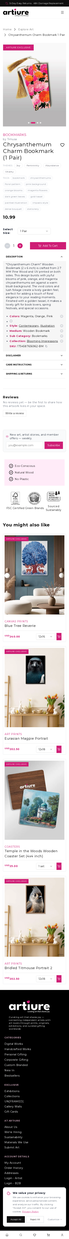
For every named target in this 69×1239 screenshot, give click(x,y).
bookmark (19, 178)
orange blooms (13, 190)
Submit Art (12, 1147)
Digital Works (13, 1044)
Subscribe (53, 445)
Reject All (35, 1219)
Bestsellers (12, 1075)
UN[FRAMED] (14, 1101)
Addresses (11, 1173)
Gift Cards (11, 1111)
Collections (12, 1096)
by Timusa (10, 139)
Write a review (14, 413)
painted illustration (16, 202)
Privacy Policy (30, 1211)
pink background (36, 184)
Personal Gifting (15, 1054)
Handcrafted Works (17, 1049)
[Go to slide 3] (36, 123)
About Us (10, 1127)
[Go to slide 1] (28, 123)
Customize (53, 1219)
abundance (52, 165)
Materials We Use (16, 1142)
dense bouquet (13, 209)
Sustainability (13, 1137)
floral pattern (12, 184)
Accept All (15, 1219)
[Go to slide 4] (40, 123)
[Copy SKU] (46, 346)
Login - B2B (12, 1183)
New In (9, 1070)
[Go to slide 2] (31, 123)
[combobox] (34, 231)
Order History (13, 1168)
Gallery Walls (13, 1106)
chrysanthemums (40, 178)
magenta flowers (37, 190)
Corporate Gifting (16, 1059)
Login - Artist (13, 1178)
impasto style (40, 202)
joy (18, 165)
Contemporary (29, 325)
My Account (12, 1162)
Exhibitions (11, 1091)
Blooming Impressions (42, 341)
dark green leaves (15, 196)
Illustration (47, 325)
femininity (33, 165)
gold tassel (37, 196)
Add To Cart (50, 245)
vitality (9, 171)
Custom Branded (16, 1065)
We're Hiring (13, 1132)
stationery (33, 209)
